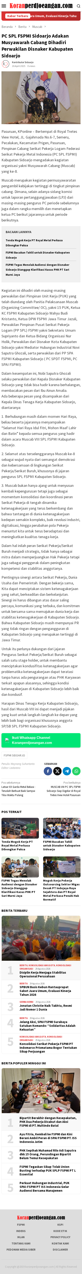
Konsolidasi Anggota (42, 965)
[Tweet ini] (57, 771)
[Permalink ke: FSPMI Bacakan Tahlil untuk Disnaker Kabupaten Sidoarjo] (62, 828)
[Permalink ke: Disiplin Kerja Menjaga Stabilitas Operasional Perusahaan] (41, 938)
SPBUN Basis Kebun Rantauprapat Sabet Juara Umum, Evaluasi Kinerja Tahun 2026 (45, 991)
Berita (24, 965)
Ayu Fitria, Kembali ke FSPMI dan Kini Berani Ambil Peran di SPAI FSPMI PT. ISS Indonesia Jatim (48, 1138)
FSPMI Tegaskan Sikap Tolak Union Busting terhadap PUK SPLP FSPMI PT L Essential (48, 1170)
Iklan (21, 1237)
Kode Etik (60, 1231)
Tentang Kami (21, 1243)
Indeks (21, 1231)
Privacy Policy (60, 1237)
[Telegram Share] (67, 771)
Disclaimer (60, 1249)
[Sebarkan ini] (48, 771)
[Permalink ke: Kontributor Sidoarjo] (5, 64)
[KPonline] (41, 5)
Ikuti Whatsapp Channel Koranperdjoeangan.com (32, 740)
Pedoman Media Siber (21, 1249)
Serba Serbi (26, 1001)
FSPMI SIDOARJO (14, 755)
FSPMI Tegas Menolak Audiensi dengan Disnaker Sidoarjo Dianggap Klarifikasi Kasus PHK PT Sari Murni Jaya (37, 270)
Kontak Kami (60, 1243)
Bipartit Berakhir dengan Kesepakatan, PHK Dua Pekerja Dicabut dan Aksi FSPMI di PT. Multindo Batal (48, 1121)
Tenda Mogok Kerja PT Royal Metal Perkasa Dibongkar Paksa (17, 845)
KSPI (60, 1225)
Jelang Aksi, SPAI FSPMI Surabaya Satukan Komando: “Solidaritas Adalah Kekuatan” (47, 1025)
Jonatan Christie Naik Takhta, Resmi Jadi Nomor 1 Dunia (46, 1007)
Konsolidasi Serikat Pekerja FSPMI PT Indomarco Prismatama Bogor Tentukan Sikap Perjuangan (48, 1047)
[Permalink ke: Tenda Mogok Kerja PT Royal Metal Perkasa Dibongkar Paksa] (20, 828)
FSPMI (21, 1225)
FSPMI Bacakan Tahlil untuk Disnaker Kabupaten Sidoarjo (61, 845)
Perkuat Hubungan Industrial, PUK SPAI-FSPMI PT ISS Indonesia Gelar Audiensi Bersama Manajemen (44, 1187)
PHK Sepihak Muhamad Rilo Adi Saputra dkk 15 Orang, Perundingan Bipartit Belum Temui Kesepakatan (48, 1154)
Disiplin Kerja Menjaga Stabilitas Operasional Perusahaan (43, 974)
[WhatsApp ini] (76, 771)
